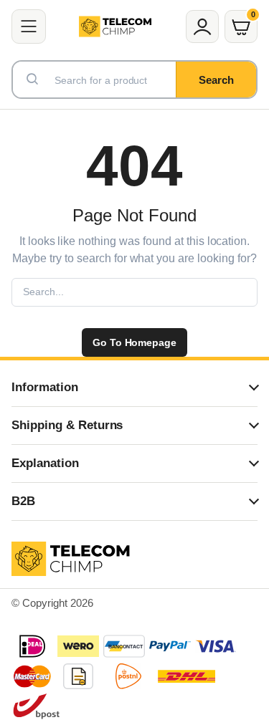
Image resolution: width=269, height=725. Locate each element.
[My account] (202, 26)
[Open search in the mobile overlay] (134, 79)
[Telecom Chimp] (115, 26)
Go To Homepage (135, 342)
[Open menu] (28, 26)
